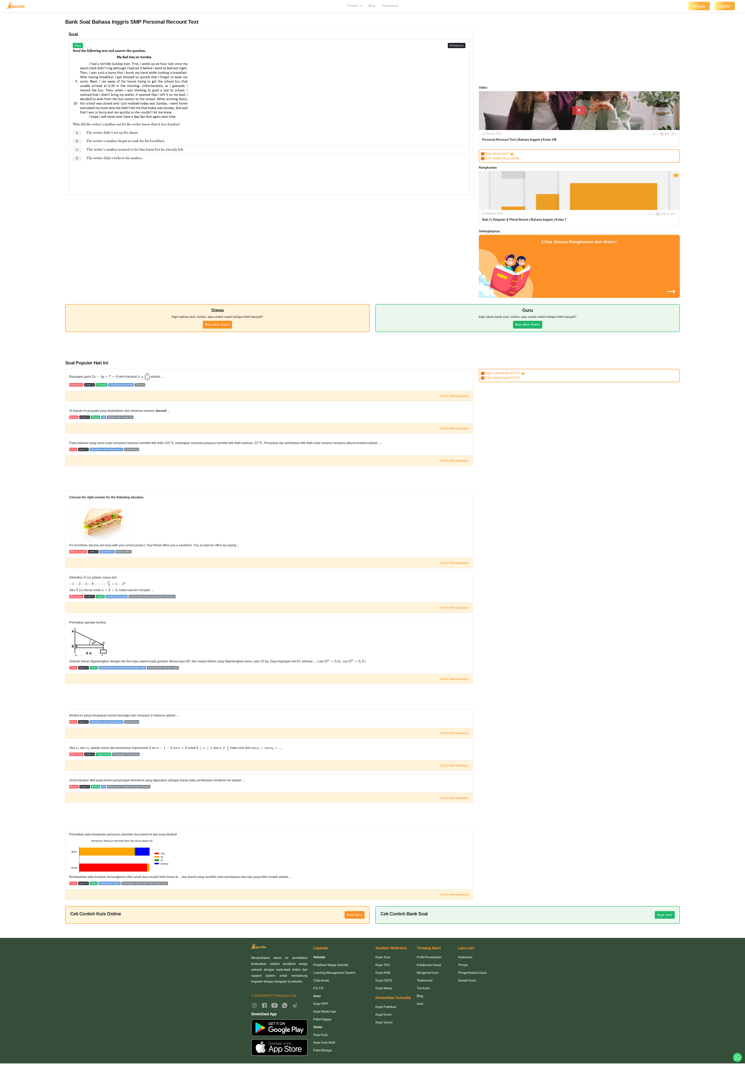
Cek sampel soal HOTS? (501, 377)
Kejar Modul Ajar (324, 1011)
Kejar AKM (382, 972)
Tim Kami (423, 988)
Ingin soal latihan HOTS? (501, 373)
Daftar (724, 6)
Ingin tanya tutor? (496, 153)
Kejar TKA (382, 965)
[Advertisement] (269, 174)
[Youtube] (274, 1005)
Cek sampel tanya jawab (500, 158)
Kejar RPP (320, 1003)
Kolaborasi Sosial (429, 965)
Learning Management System (334, 972)
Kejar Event (383, 1014)
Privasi (463, 965)
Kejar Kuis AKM (324, 1042)
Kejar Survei (383, 1022)
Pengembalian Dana (472, 972)
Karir (420, 1003)
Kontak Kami (467, 980)
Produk (353, 5)
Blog (372, 5)
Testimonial (390, 5)
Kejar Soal (664, 914)
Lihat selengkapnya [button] (455, 396)
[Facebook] (264, 1005)
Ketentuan (465, 957)
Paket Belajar (322, 1050)
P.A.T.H (318, 988)
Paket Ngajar (322, 1019)
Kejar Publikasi (385, 1007)
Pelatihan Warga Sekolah (330, 965)
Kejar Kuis (354, 914)
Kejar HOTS (383, 980)
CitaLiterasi (321, 980)
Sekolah (319, 957)
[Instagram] (254, 1005)
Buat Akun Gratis (217, 324)
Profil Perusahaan (429, 957)
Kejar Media (383, 988)
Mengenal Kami (427, 972)
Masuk (699, 6)
